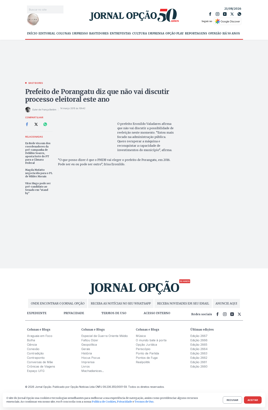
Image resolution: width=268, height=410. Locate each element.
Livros (85, 366)
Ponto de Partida (147, 353)
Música (141, 336)
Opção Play (174, 33)
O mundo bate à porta (151, 340)
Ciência (32, 344)
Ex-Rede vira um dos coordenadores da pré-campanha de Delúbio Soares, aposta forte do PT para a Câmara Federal (38, 153)
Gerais (85, 349)
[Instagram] (217, 14)
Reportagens (196, 33)
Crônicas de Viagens (41, 366)
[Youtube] (225, 14)
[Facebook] (210, 14)
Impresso (80, 33)
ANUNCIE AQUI (226, 303)
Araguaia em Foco (39, 336)
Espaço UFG (35, 371)
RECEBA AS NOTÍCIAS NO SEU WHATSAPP (121, 303)
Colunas (63, 33)
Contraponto (36, 358)
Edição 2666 (198, 340)
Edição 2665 (198, 344)
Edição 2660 (198, 366)
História (86, 353)
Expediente (36, 313)
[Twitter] (232, 14)
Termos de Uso (144, 401)
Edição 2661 (198, 362)
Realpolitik (143, 362)
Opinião (214, 33)
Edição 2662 (198, 358)
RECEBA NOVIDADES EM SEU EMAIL (183, 303)
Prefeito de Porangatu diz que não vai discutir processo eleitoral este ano (97, 96)
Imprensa (156, 33)
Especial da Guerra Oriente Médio (104, 336)
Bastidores (99, 33)
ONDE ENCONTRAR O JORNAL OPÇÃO (57, 303)
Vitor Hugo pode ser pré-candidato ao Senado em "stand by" (38, 188)
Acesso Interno (157, 313)
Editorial (46, 33)
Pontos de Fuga (147, 358)
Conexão (33, 349)
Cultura (139, 33)
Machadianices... (92, 371)
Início (32, 33)
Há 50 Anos (231, 33)
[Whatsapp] (239, 14)
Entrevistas (120, 33)
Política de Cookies (104, 401)
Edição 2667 (198, 336)
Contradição (35, 353)
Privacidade (74, 313)
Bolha (31, 340)
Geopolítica (89, 344)
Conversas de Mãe (40, 362)
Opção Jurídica (146, 344)
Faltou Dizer (89, 340)
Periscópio (143, 349)
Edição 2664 (199, 349)
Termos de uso (113, 313)
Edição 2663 (198, 353)
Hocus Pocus (90, 358)
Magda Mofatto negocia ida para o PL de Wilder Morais (39, 173)
